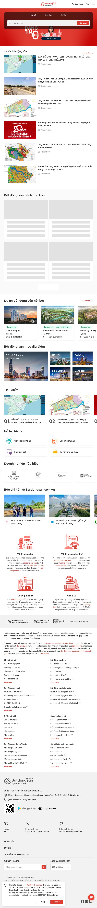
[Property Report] (58, 621)
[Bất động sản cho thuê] (72, 541)
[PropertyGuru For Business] (41, 621)
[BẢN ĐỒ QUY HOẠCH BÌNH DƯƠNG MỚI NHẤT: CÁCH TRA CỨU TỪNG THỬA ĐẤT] (24, 404)
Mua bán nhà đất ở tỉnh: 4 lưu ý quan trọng (26, 522)
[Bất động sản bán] (25, 541)
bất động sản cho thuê (62, 560)
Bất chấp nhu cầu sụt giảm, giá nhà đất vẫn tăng (71, 522)
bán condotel (77, 646)
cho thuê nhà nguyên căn (70, 651)
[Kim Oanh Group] (38, 475)
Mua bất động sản (11, 679)
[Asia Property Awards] (18, 621)
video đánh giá (16, 599)
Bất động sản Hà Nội (12, 667)
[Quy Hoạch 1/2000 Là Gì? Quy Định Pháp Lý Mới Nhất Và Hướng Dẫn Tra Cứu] (69, 404)
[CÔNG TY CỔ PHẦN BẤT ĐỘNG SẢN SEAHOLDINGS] (62, 475)
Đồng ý (56, 902)
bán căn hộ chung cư (53, 643)
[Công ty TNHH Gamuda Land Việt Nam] (86, 475)
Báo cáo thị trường (11, 675)
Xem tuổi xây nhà (22, 441)
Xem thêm (45, 653)
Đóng (43, 902)
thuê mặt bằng (60, 565)
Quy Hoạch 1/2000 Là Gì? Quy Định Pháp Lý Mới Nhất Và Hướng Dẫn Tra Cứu (73, 421)
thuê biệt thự (63, 563)
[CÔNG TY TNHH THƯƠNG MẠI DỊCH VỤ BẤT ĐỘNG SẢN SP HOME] (14, 475)
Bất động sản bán (58, 660)
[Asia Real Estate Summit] (79, 621)
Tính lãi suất (20, 452)
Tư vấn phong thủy (69, 452)
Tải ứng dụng (77, 4)
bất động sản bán (30, 563)
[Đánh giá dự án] (25, 582)
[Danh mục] (93, 4)
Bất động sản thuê (12, 688)
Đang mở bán (12, 327)
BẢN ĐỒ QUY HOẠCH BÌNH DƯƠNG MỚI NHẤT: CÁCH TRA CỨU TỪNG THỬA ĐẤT (26, 421)
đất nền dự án (22, 646)
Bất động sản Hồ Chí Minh (14, 671)
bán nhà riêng (67, 643)
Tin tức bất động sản (12, 663)
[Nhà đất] (48, 3)
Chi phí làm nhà (67, 441)
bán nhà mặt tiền (37, 565)
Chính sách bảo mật (34, 885)
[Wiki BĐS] (72, 582)
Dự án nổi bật (10, 716)
